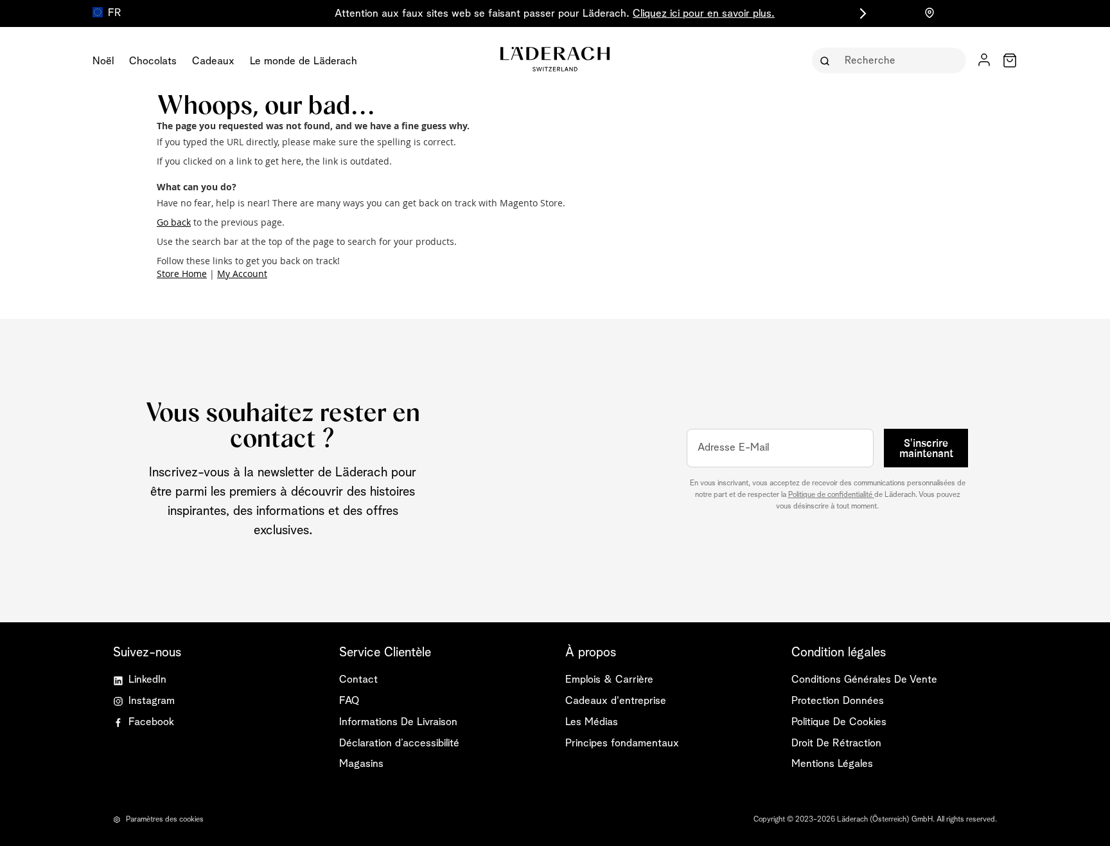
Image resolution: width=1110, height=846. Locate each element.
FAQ (349, 701)
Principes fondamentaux (622, 743)
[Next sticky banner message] (860, 13)
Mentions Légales (832, 764)
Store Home (182, 273)
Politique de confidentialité (831, 495)
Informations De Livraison (398, 722)
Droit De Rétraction (836, 743)
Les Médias (591, 722)
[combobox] (898, 60)
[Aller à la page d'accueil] (555, 59)
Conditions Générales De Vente (864, 679)
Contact (358, 679)
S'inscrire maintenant (926, 448)
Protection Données (837, 701)
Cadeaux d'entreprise (615, 701)
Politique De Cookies (838, 722)
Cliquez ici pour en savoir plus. (704, 13)
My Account (242, 273)
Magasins (361, 764)
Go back (174, 222)
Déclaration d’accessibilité (399, 743)
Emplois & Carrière (609, 679)
